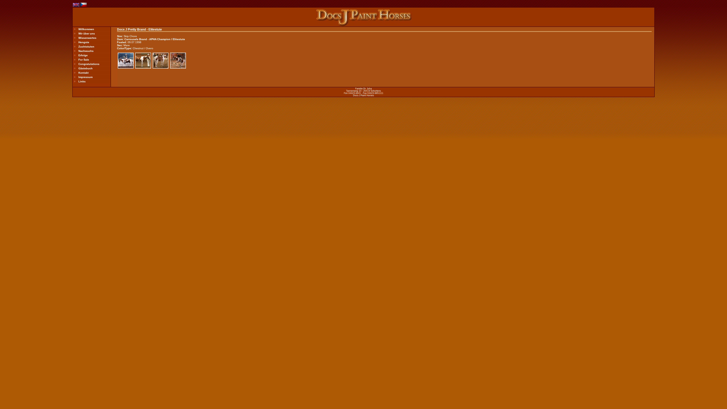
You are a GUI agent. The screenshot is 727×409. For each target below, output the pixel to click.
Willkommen (86, 29)
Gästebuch (85, 68)
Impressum (85, 77)
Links (82, 81)
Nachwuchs (86, 50)
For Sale (83, 59)
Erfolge (83, 55)
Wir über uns (86, 33)
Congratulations (88, 64)
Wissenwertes (87, 37)
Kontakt (83, 72)
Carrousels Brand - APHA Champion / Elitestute (154, 39)
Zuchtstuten (86, 46)
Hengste (83, 42)
